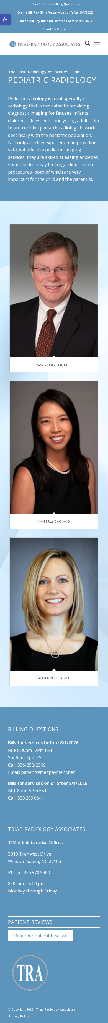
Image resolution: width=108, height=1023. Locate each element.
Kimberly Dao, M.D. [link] (54, 521)
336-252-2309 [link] (31, 765)
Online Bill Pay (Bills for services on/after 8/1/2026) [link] (55, 12)
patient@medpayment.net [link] (48, 772)
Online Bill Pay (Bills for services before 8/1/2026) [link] (55, 21)
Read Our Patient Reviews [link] (40, 935)
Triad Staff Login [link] (55, 29)
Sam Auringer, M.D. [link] (54, 364)
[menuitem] (55, 4)
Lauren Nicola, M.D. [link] (54, 678)
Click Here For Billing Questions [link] (55, 4)
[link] (5, 19)
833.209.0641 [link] (30, 798)
